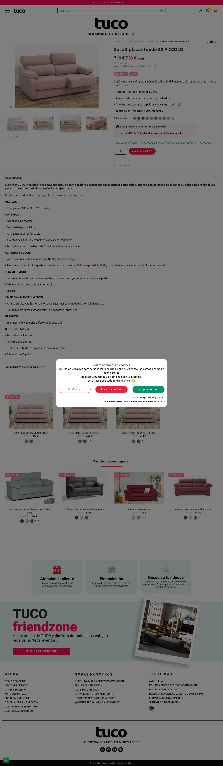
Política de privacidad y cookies (149, 397)
